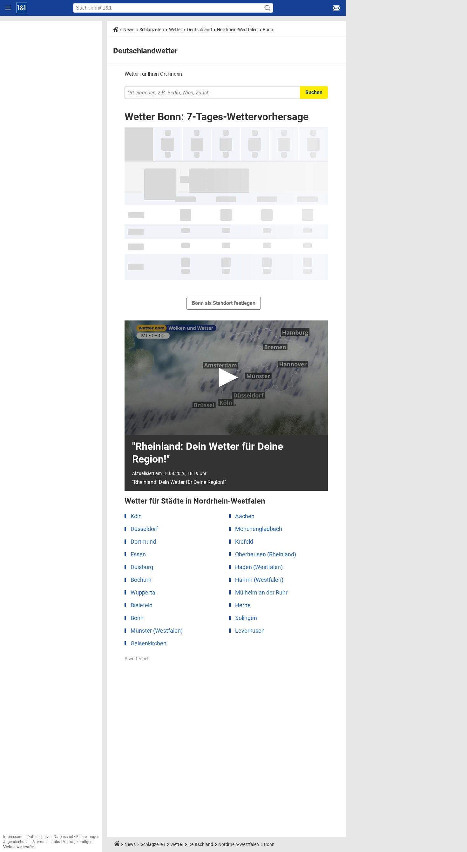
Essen (138, 554)
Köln (136, 516)
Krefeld (244, 541)
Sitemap (39, 842)
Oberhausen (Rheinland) (265, 554)
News (128, 29)
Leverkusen (250, 630)
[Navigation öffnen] (8, 8)
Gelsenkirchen (148, 643)
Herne (243, 605)
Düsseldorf (144, 529)
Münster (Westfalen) (157, 630)
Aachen (244, 516)
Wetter (175, 29)
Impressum (13, 837)
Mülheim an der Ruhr (261, 592)
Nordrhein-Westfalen (237, 29)
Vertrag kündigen (78, 842)
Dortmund (143, 541)
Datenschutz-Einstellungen (76, 837)
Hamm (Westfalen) (259, 579)
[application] (226, 377)
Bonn (268, 29)
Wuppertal (144, 592)
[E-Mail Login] (336, 7)
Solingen (246, 618)
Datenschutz (38, 837)
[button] (226, 377)
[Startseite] (21, 8)
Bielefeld (141, 605)
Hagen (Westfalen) (259, 567)
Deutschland (199, 29)
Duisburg (142, 567)
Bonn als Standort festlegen (223, 303)
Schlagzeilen (151, 29)
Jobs (55, 842)
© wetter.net (137, 658)
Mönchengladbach (258, 529)
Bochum (141, 579)
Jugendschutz (15, 842)
